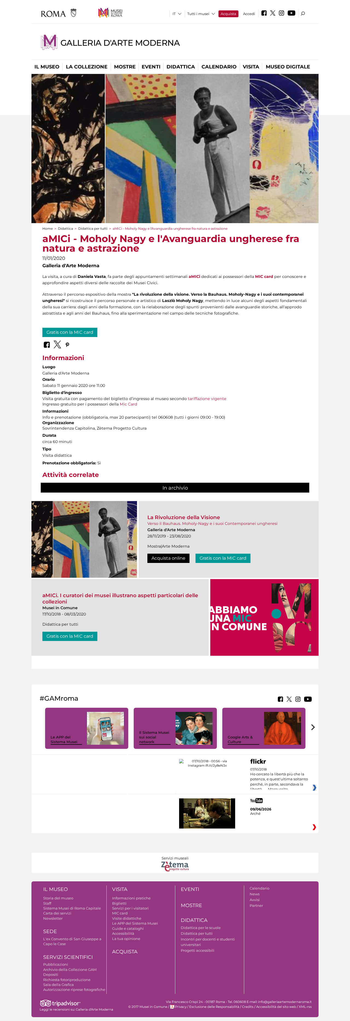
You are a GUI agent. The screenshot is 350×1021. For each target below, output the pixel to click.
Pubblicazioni (55, 964)
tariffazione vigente (207, 398)
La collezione (86, 67)
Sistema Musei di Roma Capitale (72, 908)
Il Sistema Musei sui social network (154, 737)
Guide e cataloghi (128, 928)
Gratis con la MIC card (69, 332)
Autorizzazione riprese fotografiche (74, 989)
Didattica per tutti (92, 228)
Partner (256, 905)
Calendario (219, 67)
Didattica (181, 67)
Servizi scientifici (68, 957)
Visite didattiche (126, 918)
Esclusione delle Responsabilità (214, 1007)
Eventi (151, 67)
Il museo (46, 67)
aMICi (194, 276)
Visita (251, 67)
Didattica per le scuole (201, 927)
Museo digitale (288, 67)
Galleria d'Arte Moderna (120, 43)
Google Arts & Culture (240, 739)
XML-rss (305, 1007)
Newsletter (53, 918)
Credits (247, 1007)
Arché (255, 813)
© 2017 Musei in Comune (147, 1007)
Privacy (180, 1007)
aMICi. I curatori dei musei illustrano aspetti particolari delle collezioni (120, 598)
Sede (50, 931)
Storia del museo (58, 898)
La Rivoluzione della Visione (183, 517)
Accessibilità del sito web (276, 1007)
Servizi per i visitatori (130, 908)
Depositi (50, 974)
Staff (47, 903)
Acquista (228, 13)
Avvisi (255, 900)
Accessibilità (123, 933)
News (254, 894)
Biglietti (119, 903)
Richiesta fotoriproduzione (67, 979)
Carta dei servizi (57, 913)
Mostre (125, 67)
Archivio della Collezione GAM (70, 969)
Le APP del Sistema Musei (64, 739)
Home (47, 228)
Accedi (249, 13)
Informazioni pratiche (131, 898)
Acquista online (168, 558)
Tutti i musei (198, 13)
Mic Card (128, 404)
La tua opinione (126, 938)
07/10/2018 (279, 779)
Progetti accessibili (197, 950)
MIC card (120, 913)
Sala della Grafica (58, 984)
